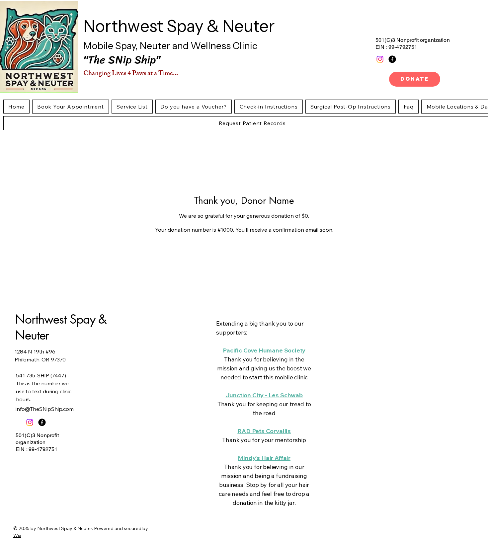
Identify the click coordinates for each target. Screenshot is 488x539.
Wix (17, 535)
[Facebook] (392, 59)
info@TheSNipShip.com (45, 409)
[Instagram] (379, 59)
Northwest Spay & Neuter (179, 26)
